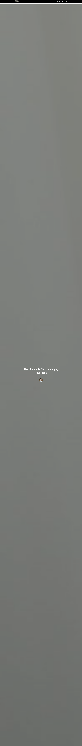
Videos (63, 1)
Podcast (58, 1)
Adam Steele (41, 382)
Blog (66, 1)
